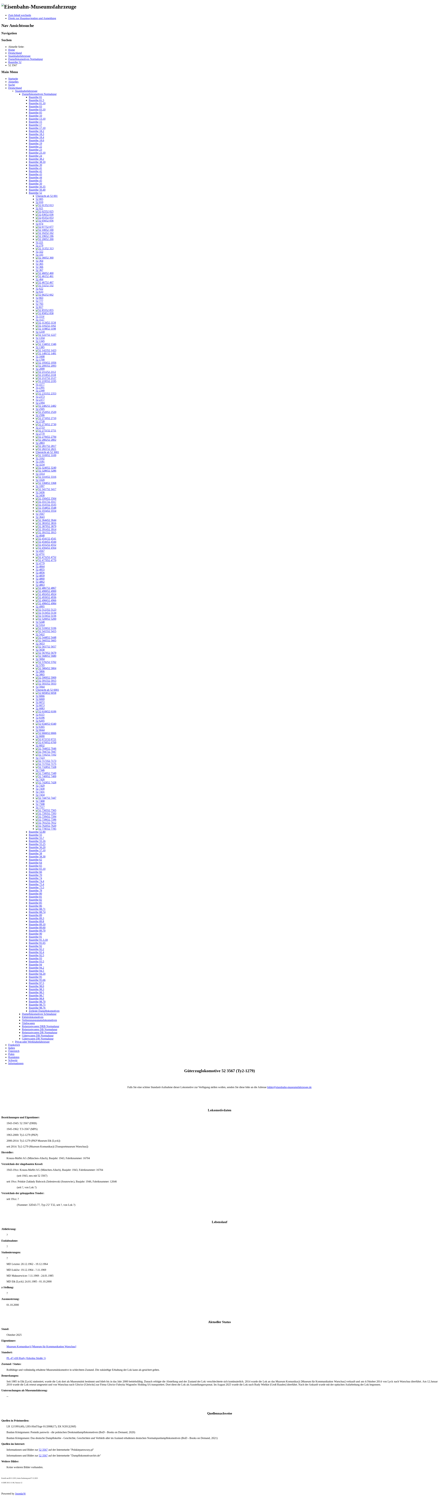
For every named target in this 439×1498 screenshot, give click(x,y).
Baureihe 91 (35, 936)
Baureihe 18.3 (36, 134)
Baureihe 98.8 (36, 998)
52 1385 (40, 347)
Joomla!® (20, 1493)
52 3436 (40, 492)
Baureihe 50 (35, 183)
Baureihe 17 (35, 124)
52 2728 (40, 421)
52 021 (39, 208)
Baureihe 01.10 (37, 103)
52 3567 (40, 513)
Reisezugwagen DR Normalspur (39, 1032)
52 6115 (40, 714)
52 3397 (40, 486)
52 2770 (40, 433)
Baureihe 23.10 (37, 152)
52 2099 (40, 368)
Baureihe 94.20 (37, 973)
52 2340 (40, 390)
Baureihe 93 (35, 958)
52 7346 (40, 770)
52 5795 (40, 665)
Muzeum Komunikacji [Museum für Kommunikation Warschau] (41, 1346)
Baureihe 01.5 (36, 100)
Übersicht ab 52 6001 (47, 689)
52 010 (39, 202)
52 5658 (40, 649)
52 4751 (40, 554)
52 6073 (40, 705)
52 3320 (40, 479)
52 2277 (40, 384)
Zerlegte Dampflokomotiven (44, 1010)
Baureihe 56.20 (37, 847)
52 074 (39, 223)
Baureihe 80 (35, 893)
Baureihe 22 (35, 146)
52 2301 (40, 387)
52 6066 (40, 696)
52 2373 (40, 396)
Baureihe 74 (35, 878)
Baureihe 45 (35, 180)
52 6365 (40, 726)
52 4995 (40, 606)
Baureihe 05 (35, 112)
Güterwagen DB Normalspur (38, 1035)
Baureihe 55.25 (37, 844)
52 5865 (40, 674)
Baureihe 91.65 (37, 943)
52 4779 (40, 563)
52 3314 (40, 473)
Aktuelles (13, 81)
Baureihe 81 (35, 896)
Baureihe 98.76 (37, 1007)
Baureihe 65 (35, 865)
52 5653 (40, 643)
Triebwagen (28, 1023)
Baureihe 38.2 (36, 158)
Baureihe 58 (35, 853)
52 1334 (40, 337)
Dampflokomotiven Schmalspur (39, 1014)
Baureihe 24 (35, 155)
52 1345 (40, 341)
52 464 (39, 279)
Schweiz (12, 1060)
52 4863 (40, 584)
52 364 (39, 260)
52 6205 (40, 720)
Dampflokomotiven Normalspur (39, 94)
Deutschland (15, 87)
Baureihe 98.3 (36, 989)
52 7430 (40, 788)
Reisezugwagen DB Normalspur (39, 1029)
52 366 (39, 266)
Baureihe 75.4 (36, 884)
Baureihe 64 (35, 862)
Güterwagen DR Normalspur (38, 1038)
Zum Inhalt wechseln (19, 15)
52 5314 (40, 625)
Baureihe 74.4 (36, 881)
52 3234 (40, 464)
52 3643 (40, 517)
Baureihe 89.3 (36, 918)
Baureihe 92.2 (36, 949)
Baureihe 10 (35, 115)
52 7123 (40, 757)
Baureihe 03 (35, 106)
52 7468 (40, 801)
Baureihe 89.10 (37, 924)
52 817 (39, 307)
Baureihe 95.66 (37, 980)
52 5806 (40, 671)
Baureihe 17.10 (37, 128)
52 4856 (40, 572)
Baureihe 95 (35, 976)
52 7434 (40, 794)
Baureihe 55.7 (36, 838)
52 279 (39, 245)
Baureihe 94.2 (36, 967)
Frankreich (14, 1044)
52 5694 (40, 659)
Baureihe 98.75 (37, 1004)
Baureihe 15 (35, 121)
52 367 (39, 270)
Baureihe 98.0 (36, 986)
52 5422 (40, 634)
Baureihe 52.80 (37, 831)
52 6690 (40, 736)
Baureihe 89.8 (36, 921)
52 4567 (40, 550)
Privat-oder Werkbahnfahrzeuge (32, 1041)
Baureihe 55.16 (37, 841)
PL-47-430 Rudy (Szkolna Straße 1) (26, 1358)
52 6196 (40, 717)
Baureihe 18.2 (36, 131)
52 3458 (40, 495)
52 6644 (40, 730)
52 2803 (40, 442)
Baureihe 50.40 (37, 189)
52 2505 (40, 408)
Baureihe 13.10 (37, 118)
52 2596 (40, 415)
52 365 (39, 263)
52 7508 (40, 804)
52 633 (39, 291)
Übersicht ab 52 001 (47, 195)
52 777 (39, 300)
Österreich (13, 1051)
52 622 (39, 288)
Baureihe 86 (35, 905)
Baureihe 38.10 (37, 162)
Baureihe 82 (35, 899)
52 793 (39, 304)
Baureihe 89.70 (37, 930)
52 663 (39, 297)
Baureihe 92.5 (36, 955)
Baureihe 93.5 (36, 961)
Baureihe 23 (35, 149)
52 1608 (40, 356)
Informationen (15, 1063)
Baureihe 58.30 (37, 856)
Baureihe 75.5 (36, 887)
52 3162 (40, 458)
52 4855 (40, 569)
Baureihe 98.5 (36, 992)
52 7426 (40, 779)
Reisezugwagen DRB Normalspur (40, 1026)
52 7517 (40, 807)
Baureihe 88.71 (37, 909)
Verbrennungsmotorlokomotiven (39, 1020)
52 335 (39, 254)
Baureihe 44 (35, 177)
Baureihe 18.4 (36, 137)
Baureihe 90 (35, 933)
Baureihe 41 (35, 168)
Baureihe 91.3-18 (38, 939)
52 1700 (40, 359)
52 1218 (40, 331)
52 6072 (40, 702)
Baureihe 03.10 (37, 109)
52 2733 (40, 427)
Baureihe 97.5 (36, 983)
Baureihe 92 (35, 946)
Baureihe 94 (35, 964)
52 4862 (40, 581)
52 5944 (40, 686)
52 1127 (40, 319)
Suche (11, 84)
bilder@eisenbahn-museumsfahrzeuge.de (289, 1087)
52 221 (39, 242)
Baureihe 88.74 (37, 912)
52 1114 (40, 316)
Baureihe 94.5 (36, 970)
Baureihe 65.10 (37, 868)
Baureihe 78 (35, 890)
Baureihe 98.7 (36, 995)
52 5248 (40, 621)
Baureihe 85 (35, 902)
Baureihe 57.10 (37, 850)
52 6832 (40, 745)
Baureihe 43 (35, 174)
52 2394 (40, 402)
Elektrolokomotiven (32, 1017)
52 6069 (40, 699)
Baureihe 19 (35, 143)
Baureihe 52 (35, 192)
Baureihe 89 (35, 915)
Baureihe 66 (35, 872)
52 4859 (40, 575)
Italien (11, 1047)
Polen (11, 1054)
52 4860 (40, 578)
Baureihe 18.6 (36, 140)
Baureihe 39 (35, 165)
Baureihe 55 (35, 834)
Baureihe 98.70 (37, 1001)
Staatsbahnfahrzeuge (26, 91)
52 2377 (40, 399)
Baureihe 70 (35, 875)
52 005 (39, 199)
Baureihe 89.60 (37, 927)
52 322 (39, 251)
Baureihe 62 (35, 859)
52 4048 (40, 535)
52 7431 (40, 791)
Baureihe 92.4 (36, 952)
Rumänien (13, 1057)
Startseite (13, 78)
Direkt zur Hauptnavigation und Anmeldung (32, 18)
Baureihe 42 (35, 171)
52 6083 (40, 708)
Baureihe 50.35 (37, 186)
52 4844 (40, 566)
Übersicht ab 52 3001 (47, 452)
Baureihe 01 (35, 97)
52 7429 (40, 785)
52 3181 (40, 461)
